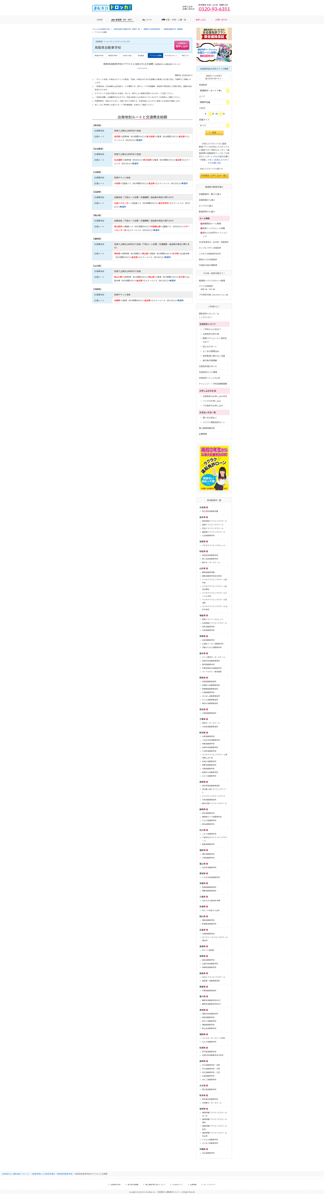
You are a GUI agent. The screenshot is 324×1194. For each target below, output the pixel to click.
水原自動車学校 (208, 736)
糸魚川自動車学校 (209, 761)
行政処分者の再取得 (208, 265)
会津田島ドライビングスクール (214, 623)
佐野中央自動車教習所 (211, 660)
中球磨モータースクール (211, 1102)
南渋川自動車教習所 (210, 703)
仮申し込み (201, 19)
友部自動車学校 (208, 640)
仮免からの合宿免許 (208, 259)
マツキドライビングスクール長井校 (214, 581)
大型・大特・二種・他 (176, 19)
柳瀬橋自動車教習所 (210, 689)
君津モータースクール (211, 723)
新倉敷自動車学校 (209, 923)
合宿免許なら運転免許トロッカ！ (16, 1174)
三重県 (202, 896)
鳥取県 (202, 956)
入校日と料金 (126, 55)
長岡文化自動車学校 (210, 772)
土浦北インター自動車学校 (212, 643)
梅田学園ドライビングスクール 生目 (214, 1127)
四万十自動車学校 (209, 1021)
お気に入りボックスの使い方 (218, 161)
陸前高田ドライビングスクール (214, 521)
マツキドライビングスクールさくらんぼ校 (214, 594)
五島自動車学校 (208, 1076)
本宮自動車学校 (208, 630)
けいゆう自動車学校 (210, 1143)
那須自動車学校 (208, 664)
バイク (149, 19)
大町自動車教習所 (209, 799)
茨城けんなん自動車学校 (212, 647)
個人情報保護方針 (207, 428)
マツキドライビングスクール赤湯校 (214, 601)
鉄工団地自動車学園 (210, 511)
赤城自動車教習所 (209, 681)
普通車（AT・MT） (124, 19)
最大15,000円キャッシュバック (215, 234)
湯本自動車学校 (208, 626)
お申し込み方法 (206, 390)
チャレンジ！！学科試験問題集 (213, 383)
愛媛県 (202, 986)
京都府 (202, 883)
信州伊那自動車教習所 (211, 785)
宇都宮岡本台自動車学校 (212, 668)
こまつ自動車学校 (209, 833)
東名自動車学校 (208, 824)
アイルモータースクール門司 (213, 1038)
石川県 (202, 829)
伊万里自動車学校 (209, 1051)
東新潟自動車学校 (209, 765)
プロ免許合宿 (214, 294)
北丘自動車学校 (208, 1153)
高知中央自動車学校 (210, 1013)
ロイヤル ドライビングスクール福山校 (215, 939)
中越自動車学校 (208, 768)
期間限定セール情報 (212, 223)
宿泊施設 (141, 55)
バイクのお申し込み (212, 400)
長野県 (202, 781)
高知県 (202, 1009)
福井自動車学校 (208, 854)
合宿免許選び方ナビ (208, 366)
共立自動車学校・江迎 (211, 1072)
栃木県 (202, 653)
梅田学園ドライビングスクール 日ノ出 (214, 1114)
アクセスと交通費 (155, 55)
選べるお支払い (210, 417)
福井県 (202, 850)
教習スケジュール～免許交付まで (215, 340)
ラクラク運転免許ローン (214, 422)
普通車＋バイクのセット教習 (212, 280)
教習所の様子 (113, 55)
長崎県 (202, 1061)
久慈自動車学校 (208, 535)
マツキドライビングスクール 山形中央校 (214, 608)
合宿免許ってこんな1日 (209, 377)
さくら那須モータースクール (213, 657)
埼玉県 (202, 709)
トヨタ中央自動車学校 (211, 877)
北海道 (202, 507)
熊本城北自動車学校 (210, 1099)
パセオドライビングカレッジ (213, 545)
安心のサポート (210, 346)
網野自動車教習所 (209, 890)
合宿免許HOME (115, 1184)
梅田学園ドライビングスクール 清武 (214, 1121)
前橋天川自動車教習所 (211, 685)
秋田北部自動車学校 (210, 555)
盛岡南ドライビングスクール (213, 532)
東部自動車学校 (208, 1017)
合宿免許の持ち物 (211, 333)
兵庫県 (202, 906)
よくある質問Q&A (211, 351)
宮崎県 (202, 1108)
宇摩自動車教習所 (209, 990)
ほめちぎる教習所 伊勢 (211, 900)
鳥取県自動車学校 (209, 967)
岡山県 (202, 916)
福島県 (202, 615)
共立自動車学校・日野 (211, 1065)
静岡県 (202, 809)
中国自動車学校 (208, 933)
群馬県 (202, 677)
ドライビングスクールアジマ (213, 796)
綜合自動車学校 (208, 813)
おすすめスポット (171, 55)
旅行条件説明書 (210, 360)
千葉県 (202, 718)
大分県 (202, 1085)
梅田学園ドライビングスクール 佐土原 (214, 1134)
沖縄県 (202, 1149)
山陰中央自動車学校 (210, 963)
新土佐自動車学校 (209, 1028)
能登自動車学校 (208, 844)
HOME (100, 19)
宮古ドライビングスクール (212, 528)
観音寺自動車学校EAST (211, 1000)
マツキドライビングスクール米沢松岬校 (214, 588)
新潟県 (202, 732)
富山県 (202, 863)
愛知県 (202, 873)
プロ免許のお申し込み (213, 405)
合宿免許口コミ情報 (208, 372)
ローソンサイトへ (210, 1184)
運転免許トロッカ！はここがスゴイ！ (209, 315)
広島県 (202, 929)
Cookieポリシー (177, 1184)
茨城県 (202, 636)
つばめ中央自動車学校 (211, 740)
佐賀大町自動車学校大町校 (212, 1055)
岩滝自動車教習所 (209, 887)
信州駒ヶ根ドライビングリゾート (214, 791)
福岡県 (202, 1034)
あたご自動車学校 (209, 1079)
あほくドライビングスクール (213, 977)
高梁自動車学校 (208, 920)
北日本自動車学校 (209, 867)
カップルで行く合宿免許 (210, 247)
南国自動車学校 (208, 1024)
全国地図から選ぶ (207, 199)
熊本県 (202, 1095)
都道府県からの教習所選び (44, 1174)
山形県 (202, 568)
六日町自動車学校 (209, 751)
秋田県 (202, 551)
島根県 (202, 946)
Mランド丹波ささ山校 (210, 910)
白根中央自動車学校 (210, 747)
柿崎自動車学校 (208, 743)
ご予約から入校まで (212, 329)
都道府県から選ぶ (207, 211)
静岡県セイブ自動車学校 (212, 816)
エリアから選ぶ (206, 205)
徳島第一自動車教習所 (211, 980)
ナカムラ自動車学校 (210, 1139)
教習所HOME (99, 55)
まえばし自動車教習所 (211, 696)
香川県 (202, 996)
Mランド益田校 (208, 950)
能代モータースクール (211, 562)
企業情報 (203, 433)
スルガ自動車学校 (209, 820)
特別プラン (185, 55)
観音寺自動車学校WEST (211, 1004)
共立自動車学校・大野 (211, 1068)
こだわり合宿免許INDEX (210, 253)
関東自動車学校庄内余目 (212, 576)
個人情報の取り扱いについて (155, 1184)
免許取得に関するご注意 (214, 355)
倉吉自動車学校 (208, 960)
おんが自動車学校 (209, 1041)
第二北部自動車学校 (210, 558)
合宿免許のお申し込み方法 (215, 396)
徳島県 (202, 973)
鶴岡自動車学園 (208, 572)
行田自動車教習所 (209, 713)
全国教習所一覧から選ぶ (210, 194)
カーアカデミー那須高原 (211, 671)
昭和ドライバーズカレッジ (212, 619)
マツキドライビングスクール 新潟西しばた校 (214, 756)
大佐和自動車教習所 (210, 726)
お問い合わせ (221, 19)
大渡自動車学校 (208, 692)
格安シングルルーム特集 (214, 228)
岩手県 (202, 517)
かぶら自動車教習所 (210, 699)
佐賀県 (202, 1047)
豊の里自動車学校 (209, 1089)
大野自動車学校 (208, 857)
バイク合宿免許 (207, 287)
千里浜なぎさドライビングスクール (214, 839)
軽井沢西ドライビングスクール (214, 803)
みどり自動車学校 (209, 776)
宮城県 (202, 541)
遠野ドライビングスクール (212, 524)
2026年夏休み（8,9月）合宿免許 (214, 241)
